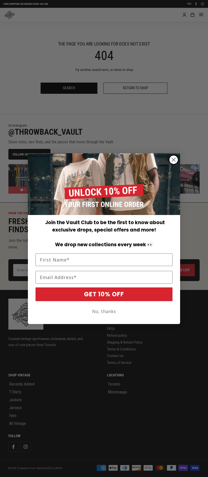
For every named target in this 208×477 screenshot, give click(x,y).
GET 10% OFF (104, 294)
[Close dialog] (173, 159)
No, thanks (104, 311)
